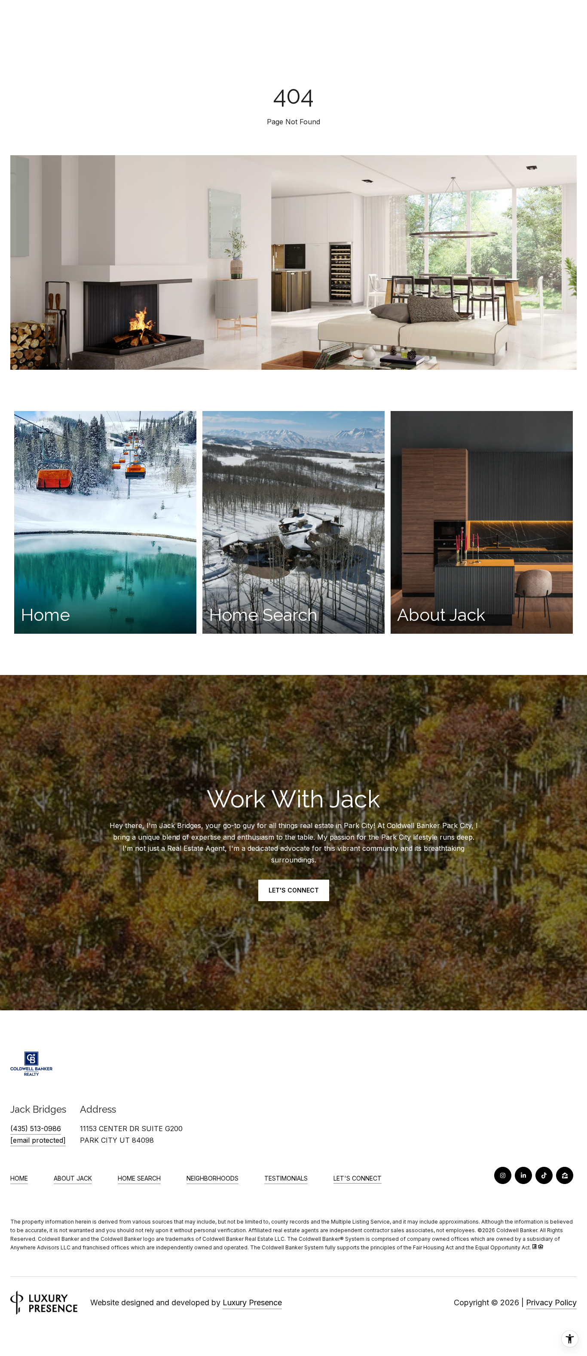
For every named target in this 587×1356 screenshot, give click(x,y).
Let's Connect (357, 1178)
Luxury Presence (252, 1302)
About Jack (73, 1178)
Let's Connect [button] (294, 890)
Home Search (139, 1178)
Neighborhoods (212, 1178)
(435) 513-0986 (35, 1128)
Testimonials (286, 1178)
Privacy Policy (551, 1302)
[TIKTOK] (544, 1175)
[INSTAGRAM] (502, 1175)
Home (19, 1178)
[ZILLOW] (564, 1175)
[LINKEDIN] (523, 1175)
